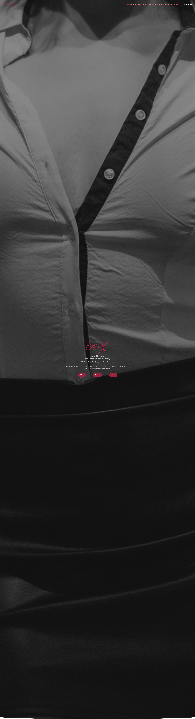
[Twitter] (186, 5)
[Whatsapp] (184, 5)
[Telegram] (189, 5)
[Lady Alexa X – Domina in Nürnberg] (8, 4)
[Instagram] (182, 5)
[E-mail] (191, 5)
